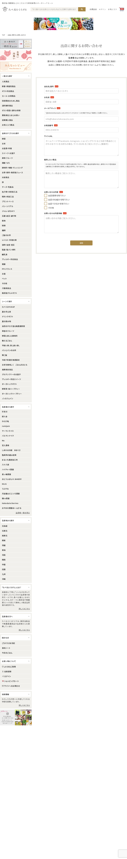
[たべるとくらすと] (14, 9)
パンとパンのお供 (9, 350)
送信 (81, 243)
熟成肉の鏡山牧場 (9, 455)
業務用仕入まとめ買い (11, 115)
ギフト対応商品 (8, 91)
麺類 (4, 230)
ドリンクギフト (7, 316)
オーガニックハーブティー (12, 393)
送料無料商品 (7, 105)
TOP (3, 35)
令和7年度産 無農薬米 (11, 360)
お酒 (4, 273)
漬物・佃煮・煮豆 (8, 245)
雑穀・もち (6, 163)
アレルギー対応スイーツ (11, 379)
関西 (4, 559)
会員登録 (93, 9)
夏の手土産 (6, 311)
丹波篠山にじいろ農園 (11, 493)
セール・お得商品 (8, 96)
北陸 (4, 555)
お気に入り (112, 9)
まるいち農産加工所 (10, 460)
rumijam (6, 426)
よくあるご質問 (10, 666)
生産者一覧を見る (23, 512)
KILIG (4, 484)
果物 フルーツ (7, 158)
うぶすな (5, 488)
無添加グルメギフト (9, 293)
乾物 (4, 220)
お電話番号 (50, 125)
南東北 (4, 535)
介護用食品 (6, 288)
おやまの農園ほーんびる (11, 508)
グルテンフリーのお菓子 (11, 374)
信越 (4, 545)
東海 (4, 550)
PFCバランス (7, 269)
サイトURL (48, 136)
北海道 (4, 526)
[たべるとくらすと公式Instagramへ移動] (16, 717)
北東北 (4, 531)
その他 (4, 283)
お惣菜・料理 (7, 148)
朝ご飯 (4, 355)
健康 (4, 264)
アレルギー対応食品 (10, 259)
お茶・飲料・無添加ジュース (12, 172)
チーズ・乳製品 (7, 187)
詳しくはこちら (24, 608)
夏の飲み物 (6, 321)
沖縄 (4, 579)
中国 (4, 564)
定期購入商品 (7, 120)
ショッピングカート (11, 681)
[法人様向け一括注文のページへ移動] (16, 44)
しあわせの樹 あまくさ (11, 450)
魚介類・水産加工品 (9, 192)
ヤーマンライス (8, 431)
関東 (4, 540)
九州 (4, 574)
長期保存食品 (7, 369)
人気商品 (5, 81)
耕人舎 (4, 416)
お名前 (49, 97)
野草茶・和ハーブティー (11, 389)
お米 (4, 143)
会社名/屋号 (51, 86)
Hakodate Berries (10, 503)
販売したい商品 (50, 159)
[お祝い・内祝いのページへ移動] (16, 55)
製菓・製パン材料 (9, 249)
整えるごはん (7, 340)
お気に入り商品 (8, 125)
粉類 (4, 225)
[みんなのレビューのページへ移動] (16, 67)
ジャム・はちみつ (8, 211)
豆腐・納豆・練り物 (9, 216)
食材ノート (6, 648)
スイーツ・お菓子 (8, 153)
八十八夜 (5, 464)
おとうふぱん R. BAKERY (12, 479)
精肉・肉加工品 (8, 196)
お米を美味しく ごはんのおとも (14, 364)
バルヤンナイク (8, 435)
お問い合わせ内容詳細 (55, 213)
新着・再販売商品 (9, 86)
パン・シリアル (7, 206)
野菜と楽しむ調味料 (9, 336)
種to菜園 (5, 498)
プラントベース (8, 201)
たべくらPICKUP (8, 307)
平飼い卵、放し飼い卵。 (11, 345)
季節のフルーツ (8, 331)
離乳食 (4, 254)
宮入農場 (5, 445)
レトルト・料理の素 (9, 240)
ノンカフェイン (7, 398)
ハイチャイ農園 (8, 469)
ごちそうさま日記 (8, 643)
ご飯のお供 (6, 235)
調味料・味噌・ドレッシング (12, 167)
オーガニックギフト (9, 384)
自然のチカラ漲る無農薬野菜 (13, 326)
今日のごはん (7, 653)
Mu (3, 440)
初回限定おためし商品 (11, 101)
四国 (4, 569)
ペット (4, 278)
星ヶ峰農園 (6, 474)
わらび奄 (5, 421)
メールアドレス (52, 108)
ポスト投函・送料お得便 (11, 110)
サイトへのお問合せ (12, 686)
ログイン (102, 9)
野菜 (4, 138)
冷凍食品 (5, 177)
